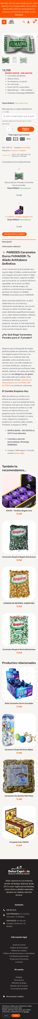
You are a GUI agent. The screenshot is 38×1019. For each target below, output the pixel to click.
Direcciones (19, 980)
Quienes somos (19, 945)
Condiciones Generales (19, 956)
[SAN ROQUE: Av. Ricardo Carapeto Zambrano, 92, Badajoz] (17, 923)
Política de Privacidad (19, 947)
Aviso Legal (19, 453)
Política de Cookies (19, 950)
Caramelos (26, 147)
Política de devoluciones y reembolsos (19, 953)
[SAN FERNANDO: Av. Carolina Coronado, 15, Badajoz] (17, 915)
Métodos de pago (19, 983)
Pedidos (19, 977)
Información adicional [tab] (11, 246)
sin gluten (22, 150)
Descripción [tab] (7, 242)
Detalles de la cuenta (19, 986)
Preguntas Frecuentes (19, 959)
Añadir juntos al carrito (14, 234)
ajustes (26, 1012)
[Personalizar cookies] (13, 996)
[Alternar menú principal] (4, 22)
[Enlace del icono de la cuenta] (28, 22)
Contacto (19, 962)
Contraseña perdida (19, 988)
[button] (24, 22)
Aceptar (16, 1015)
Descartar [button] (19, 14)
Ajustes (6, 1015)
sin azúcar (14, 150)
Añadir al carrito (26, 129)
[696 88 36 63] (9, 910)
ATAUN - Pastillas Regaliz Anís (20, 217)
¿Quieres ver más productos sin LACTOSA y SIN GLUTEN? (17, 383)
